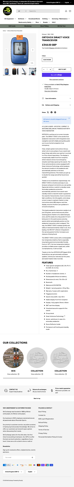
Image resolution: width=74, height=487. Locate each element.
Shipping (51, 48)
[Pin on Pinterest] (55, 112)
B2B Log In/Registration (46, 419)
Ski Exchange (10, 480)
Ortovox (44, 34)
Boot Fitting (45, 26)
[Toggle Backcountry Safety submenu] (33, 22)
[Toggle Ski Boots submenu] (26, 19)
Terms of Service (43, 429)
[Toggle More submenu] (40, 22)
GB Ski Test (61, 26)
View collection (36, 374)
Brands (45, 22)
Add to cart (62, 69)
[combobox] (38, 11)
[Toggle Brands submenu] (49, 22)
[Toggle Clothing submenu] (49, 19)
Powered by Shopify (18, 480)
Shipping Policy (43, 426)
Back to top (37, 398)
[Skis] (13, 357)
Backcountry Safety (25, 22)
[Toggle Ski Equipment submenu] (15, 19)
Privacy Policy (42, 433)
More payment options (56, 79)
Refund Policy (42, 422)
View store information (50, 91)
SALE (54, 22)
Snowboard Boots (34, 19)
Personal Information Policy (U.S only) (50, 437)
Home (4, 30)
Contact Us (41, 415)
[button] (70, 11)
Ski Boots (21, 19)
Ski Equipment (9, 19)
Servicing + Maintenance (60, 19)
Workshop (27, 26)
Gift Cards (12, 26)
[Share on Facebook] (51, 112)
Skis (13, 371)
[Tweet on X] (48, 112)
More (37, 22)
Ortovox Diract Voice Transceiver (14, 30)
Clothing (45, 19)
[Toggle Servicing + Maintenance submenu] (69, 19)
